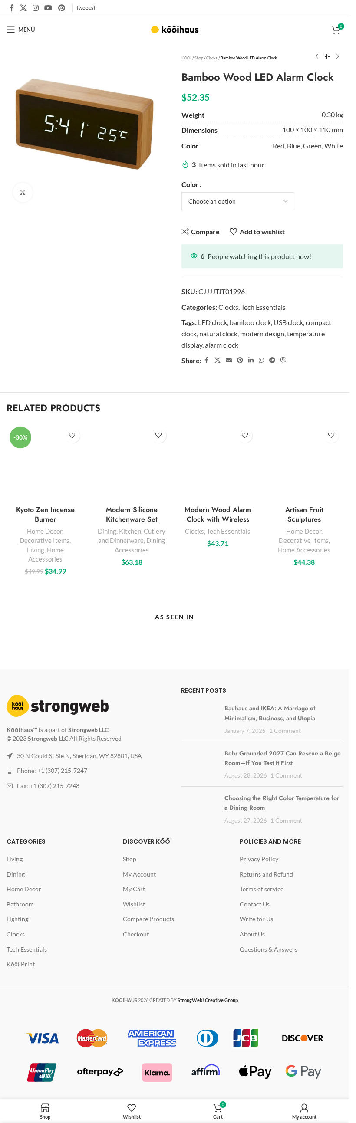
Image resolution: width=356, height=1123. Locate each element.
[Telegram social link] (272, 360)
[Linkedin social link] (251, 360)
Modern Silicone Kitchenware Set (132, 514)
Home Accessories (304, 550)
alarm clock (221, 345)
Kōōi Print (21, 964)
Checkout (136, 934)
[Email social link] (228, 360)
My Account (139, 874)
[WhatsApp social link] (261, 360)
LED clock (212, 322)
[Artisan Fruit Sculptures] (304, 462)
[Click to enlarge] (23, 192)
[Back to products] (327, 57)
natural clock (218, 333)
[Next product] (338, 57)
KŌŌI (186, 58)
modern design (262, 333)
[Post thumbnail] (197, 716)
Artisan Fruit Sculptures (304, 514)
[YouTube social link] (48, 7)
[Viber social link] (283, 360)
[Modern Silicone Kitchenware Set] (132, 462)
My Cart (134, 889)
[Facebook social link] (12, 7)
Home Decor (44, 531)
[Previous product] (317, 57)
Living (35, 550)
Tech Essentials (263, 307)
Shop (198, 58)
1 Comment (285, 730)
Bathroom (20, 904)
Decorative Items (44, 540)
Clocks (212, 58)
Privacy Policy (259, 859)
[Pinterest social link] (61, 7)
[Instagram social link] (35, 7)
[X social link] (23, 7)
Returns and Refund (266, 874)
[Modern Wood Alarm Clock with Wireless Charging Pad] (218, 462)
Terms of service (261, 889)
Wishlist (134, 904)
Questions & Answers (268, 949)
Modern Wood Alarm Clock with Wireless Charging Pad (218, 519)
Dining (107, 531)
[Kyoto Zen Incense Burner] (45, 462)
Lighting (17, 919)
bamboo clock (250, 322)
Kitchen (130, 531)
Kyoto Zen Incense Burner (45, 514)
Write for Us (256, 919)
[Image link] (58, 705)
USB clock (288, 322)
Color (190, 184)
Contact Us (255, 904)
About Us (252, 934)
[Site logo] (175, 28)
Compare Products (148, 919)
